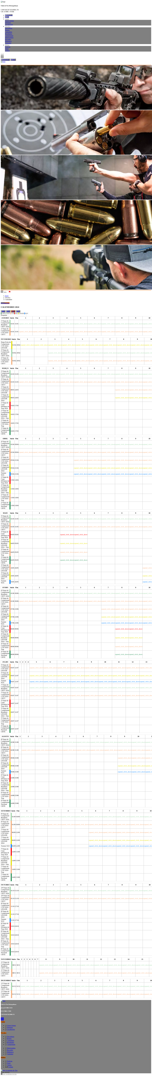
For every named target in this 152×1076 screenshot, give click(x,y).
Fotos (7, 49)
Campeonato (9, 36)
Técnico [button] (7, 26)
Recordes (8, 39)
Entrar (7, 17)
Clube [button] (7, 19)
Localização (9, 24)
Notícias (7, 47)
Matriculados (9, 37)
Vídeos (7, 50)
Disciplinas (8, 28)
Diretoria (8, 23)
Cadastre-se (9, 15)
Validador (8, 43)
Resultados (8, 34)
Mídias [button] (7, 45)
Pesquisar (4, 315)
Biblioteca (8, 41)
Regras (7, 30)
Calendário (8, 32)
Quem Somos (9, 21)
